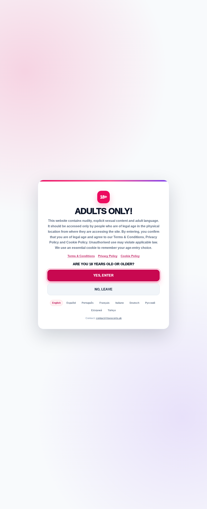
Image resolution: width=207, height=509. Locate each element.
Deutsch (134, 302)
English (56, 302)
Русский (150, 302)
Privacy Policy (107, 256)
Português (88, 302)
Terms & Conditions (81, 256)
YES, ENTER (103, 275)
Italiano (119, 302)
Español (71, 302)
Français (104, 302)
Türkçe (112, 310)
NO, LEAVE (104, 289)
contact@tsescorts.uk (109, 318)
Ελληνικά (96, 310)
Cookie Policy (130, 256)
